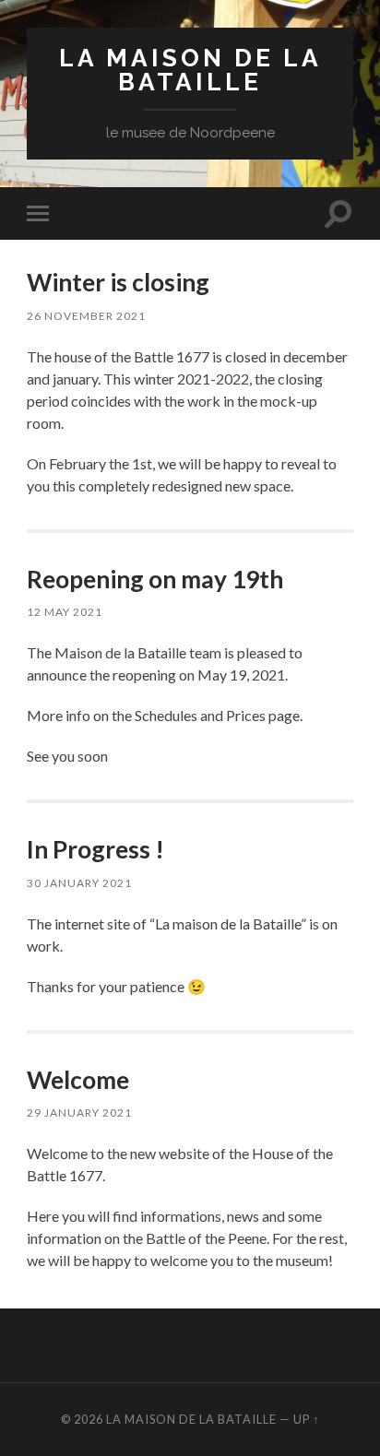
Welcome (78, 1080)
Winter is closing (118, 282)
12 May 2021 (64, 612)
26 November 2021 (86, 316)
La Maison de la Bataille (190, 69)
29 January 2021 (79, 1112)
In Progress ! (95, 849)
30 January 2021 (79, 883)
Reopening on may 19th (155, 579)
